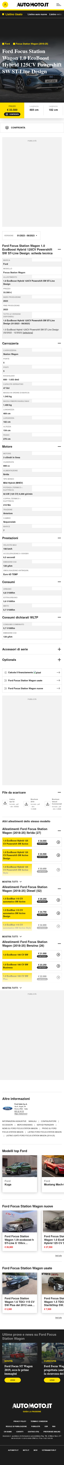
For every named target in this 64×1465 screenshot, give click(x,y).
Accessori (7, 1124)
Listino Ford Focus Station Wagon (45, 1132)
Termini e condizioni (39, 1421)
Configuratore (49, 1121)
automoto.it (13, 1450)
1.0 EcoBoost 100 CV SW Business (15, 966)
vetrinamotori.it (49, 1450)
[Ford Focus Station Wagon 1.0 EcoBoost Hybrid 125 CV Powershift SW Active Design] (58, 855)
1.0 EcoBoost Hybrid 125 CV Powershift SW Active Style (15, 869)
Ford (7, 43)
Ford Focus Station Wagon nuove (25, 688)
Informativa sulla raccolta (13, 1460)
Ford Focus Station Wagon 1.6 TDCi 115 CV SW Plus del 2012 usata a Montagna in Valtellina (20, 1305)
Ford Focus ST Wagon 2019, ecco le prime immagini (18, 1370)
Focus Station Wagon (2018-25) (32, 43)
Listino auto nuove (37, 14)
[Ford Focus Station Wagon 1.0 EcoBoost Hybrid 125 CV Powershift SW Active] (58, 842)
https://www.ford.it (20, 1113)
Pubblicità (35, 1426)
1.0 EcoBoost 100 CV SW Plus (15, 977)
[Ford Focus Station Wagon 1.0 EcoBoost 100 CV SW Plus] (58, 977)
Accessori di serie (15, 649)
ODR (46, 1426)
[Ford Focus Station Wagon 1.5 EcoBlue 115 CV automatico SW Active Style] (58, 926)
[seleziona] (28, 332)
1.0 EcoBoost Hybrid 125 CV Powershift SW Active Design (15, 855)
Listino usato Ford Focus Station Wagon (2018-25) (30, 1135)
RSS (53, 1426)
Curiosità (50, 1361)
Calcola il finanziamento (21, 672)
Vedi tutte (58, 1255)
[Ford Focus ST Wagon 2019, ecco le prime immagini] (19, 1353)
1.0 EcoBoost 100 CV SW (15, 954)
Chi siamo (8, 1432)
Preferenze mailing (51, 1432)
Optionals (9, 659)
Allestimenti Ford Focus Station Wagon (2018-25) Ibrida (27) (24, 831)
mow (35, 1450)
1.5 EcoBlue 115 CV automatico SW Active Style (17, 926)
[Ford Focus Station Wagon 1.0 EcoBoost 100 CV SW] (58, 954)
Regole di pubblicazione (16, 1426)
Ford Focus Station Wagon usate (25, 680)
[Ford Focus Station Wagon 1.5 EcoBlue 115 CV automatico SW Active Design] (58, 913)
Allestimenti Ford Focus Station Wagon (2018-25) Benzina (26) (24, 943)
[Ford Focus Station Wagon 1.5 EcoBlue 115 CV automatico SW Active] (58, 900)
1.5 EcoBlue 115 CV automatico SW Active (14, 900)
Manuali (33, 1121)
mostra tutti (10, 881)
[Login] (5, 5)
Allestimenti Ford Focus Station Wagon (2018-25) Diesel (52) (24, 889)
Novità (8, 1361)
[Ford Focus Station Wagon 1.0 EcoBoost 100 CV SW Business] (58, 966)
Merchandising (25, 1124)
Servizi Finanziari (45, 1124)
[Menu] (59, 5)
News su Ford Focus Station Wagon (20, 1128)
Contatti (19, 1432)
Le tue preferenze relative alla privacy (19, 1463)
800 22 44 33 (19, 1111)
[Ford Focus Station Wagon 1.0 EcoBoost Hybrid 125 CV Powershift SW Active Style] (58, 870)
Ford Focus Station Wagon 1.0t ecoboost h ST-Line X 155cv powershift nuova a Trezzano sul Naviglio (19, 1243)
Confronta (14, 114)
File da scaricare (14, 792)
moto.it (26, 1450)
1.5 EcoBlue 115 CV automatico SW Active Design (14, 913)
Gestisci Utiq (33, 1432)
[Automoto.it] (33, 4)
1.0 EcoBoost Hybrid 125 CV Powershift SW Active (15, 842)
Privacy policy (20, 1421)
